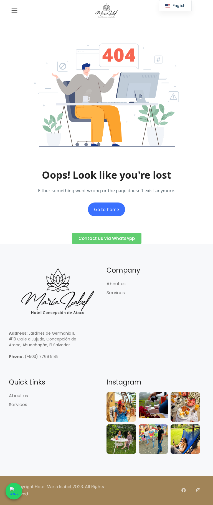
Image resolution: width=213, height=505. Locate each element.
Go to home (106, 209)
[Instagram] (198, 490)
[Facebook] (183, 490)
